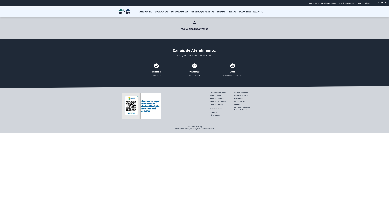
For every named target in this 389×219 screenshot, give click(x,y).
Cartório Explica (239, 101)
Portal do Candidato (328, 3)
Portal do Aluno (313, 3)
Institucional (145, 12)
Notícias (237, 104)
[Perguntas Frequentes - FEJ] (385, 3)
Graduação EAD (161, 12)
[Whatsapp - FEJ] (378, 3)
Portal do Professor (364, 3)
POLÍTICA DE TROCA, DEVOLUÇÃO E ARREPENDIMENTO (194, 129)
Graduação (213, 112)
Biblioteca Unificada (241, 96)
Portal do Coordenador (346, 3)
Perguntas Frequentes (242, 107)
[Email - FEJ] (382, 3)
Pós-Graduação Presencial (202, 12)
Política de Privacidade (242, 110)
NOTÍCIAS (232, 12)
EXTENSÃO (221, 12)
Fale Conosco (245, 12)
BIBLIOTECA (258, 12)
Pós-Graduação (215, 115)
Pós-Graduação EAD (179, 12)
